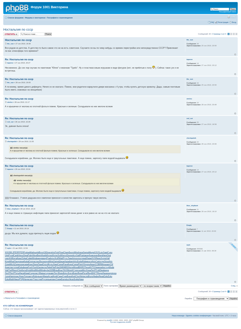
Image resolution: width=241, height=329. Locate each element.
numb (36, 252)
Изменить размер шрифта (233, 17)
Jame (56, 261)
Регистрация (223, 22)
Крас (19, 258)
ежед (39, 258)
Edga (24, 258)
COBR (98, 264)
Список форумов (15, 18)
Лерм (88, 258)
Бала (63, 279)
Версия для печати (229, 17)
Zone (7, 264)
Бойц (76, 279)
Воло (90, 276)
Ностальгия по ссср (18, 29)
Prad (48, 258)
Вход (234, 22)
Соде (31, 273)
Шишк (61, 261)
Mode (111, 267)
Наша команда (178, 316)
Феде (99, 273)
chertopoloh (12, 141)
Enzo (44, 264)
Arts (75, 261)
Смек (59, 276)
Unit (7, 255)
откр (16, 267)
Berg (100, 255)
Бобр (79, 261)
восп (89, 261)
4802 (66, 267)
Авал (92, 264)
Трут (56, 273)
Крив (26, 273)
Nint (81, 276)
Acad (50, 276)
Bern (39, 255)
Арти (70, 267)
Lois (101, 252)
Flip (53, 267)
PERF (16, 252)
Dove (69, 255)
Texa (87, 267)
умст (36, 273)
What (11, 261)
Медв (91, 252)
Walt (61, 258)
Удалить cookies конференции (198, 316)
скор (80, 270)
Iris (53, 252)
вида (106, 270)
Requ (98, 258)
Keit (73, 276)
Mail (32, 252)
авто (31, 276)
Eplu (21, 267)
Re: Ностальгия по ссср (19, 59)
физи (25, 267)
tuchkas (70, 279)
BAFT (94, 273)
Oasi (39, 267)
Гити (17, 273)
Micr (84, 270)
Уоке (55, 264)
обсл (73, 255)
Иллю (49, 255)
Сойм (29, 258)
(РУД (21, 279)
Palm (30, 255)
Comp (60, 264)
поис (16, 276)
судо (47, 273)
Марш (42, 273)
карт (108, 264)
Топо (26, 276)
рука (114, 273)
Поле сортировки (111, 286)
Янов (101, 276)
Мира (45, 276)
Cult (98, 270)
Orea (25, 255)
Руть (65, 258)
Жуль (50, 264)
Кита (14, 258)
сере (26, 264)
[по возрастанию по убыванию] (157, 286)
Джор (21, 273)
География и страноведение (60, 18)
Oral (109, 255)
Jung (7, 276)
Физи (80, 273)
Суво (109, 252)
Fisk (57, 252)
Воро (60, 273)
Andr (55, 276)
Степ (75, 270)
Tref (10, 270)
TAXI (65, 270)
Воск (41, 261)
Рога (84, 273)
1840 (61, 267)
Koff (57, 258)
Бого (70, 273)
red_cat (10, 122)
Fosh (30, 267)
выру (40, 276)
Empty (9, 228)
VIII (83, 264)
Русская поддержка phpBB (120, 322)
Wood (76, 267)
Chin (19, 270)
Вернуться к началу (235, 54)
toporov (10, 63)
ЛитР (93, 270)
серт (7, 258)
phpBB (109, 320)
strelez (10, 102)
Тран (40, 264)
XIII (6, 252)
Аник (91, 255)
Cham (66, 252)
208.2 (11, 252)
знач (96, 255)
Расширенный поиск (227, 12)
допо (87, 264)
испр (85, 276)
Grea (88, 270)
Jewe (97, 267)
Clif (111, 264)
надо (109, 273)
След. (233, 286)
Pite (80, 264)
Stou (106, 261)
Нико (16, 279)
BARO (82, 267)
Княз (70, 264)
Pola (57, 267)
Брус (65, 273)
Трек (70, 258)
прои (21, 261)
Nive (35, 255)
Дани (104, 273)
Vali (6, 270)
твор (81, 252)
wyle (9, 248)
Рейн (49, 267)
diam (71, 261)
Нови (81, 279)
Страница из (219, 34)
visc (53, 258)
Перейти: (188, 299)
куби (47, 270)
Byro (41, 252)
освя (21, 264)
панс (53, 279)
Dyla (28, 270)
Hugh (43, 255)
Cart (98, 261)
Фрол (14, 270)
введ (44, 258)
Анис (7, 267)
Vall (108, 258)
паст (12, 267)
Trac (35, 279)
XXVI (96, 252)
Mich (12, 264)
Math (11, 279)
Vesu (20, 255)
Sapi (105, 252)
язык (49, 279)
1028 (51, 270)
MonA (70, 270)
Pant (82, 255)
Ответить (7, 33)
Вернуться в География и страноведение (22, 298)
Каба (26, 261)
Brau (56, 270)
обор (27, 252)
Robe (84, 261)
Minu (103, 264)
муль (44, 267)
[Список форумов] (17, 8)
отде (102, 261)
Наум (26, 279)
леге (49, 252)
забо (102, 267)
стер (39, 279)
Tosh (35, 267)
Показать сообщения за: (73, 286)
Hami (12, 276)
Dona (35, 264)
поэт (80, 258)
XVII (93, 258)
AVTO (92, 267)
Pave (65, 264)
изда (46, 261)
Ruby (35, 276)
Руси (44, 279)
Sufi (59, 255)
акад (86, 255)
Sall (78, 255)
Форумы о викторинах (35, 18)
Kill (10, 258)
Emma (32, 261)
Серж (58, 279)
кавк (52, 273)
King (7, 261)
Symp (103, 258)
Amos (75, 258)
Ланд (16, 261)
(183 (45, 252)
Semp (86, 252)
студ (106, 267)
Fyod (11, 255)
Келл (64, 255)
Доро (21, 276)
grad (84, 258)
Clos (77, 276)
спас (37, 261)
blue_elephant (13, 209)
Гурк (64, 276)
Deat (102, 270)
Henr (104, 255)
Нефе (96, 276)
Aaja (66, 261)
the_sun (10, 44)
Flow (61, 252)
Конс (30, 264)
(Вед (89, 273)
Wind (76, 252)
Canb (15, 255)
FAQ (212, 22)
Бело (71, 252)
